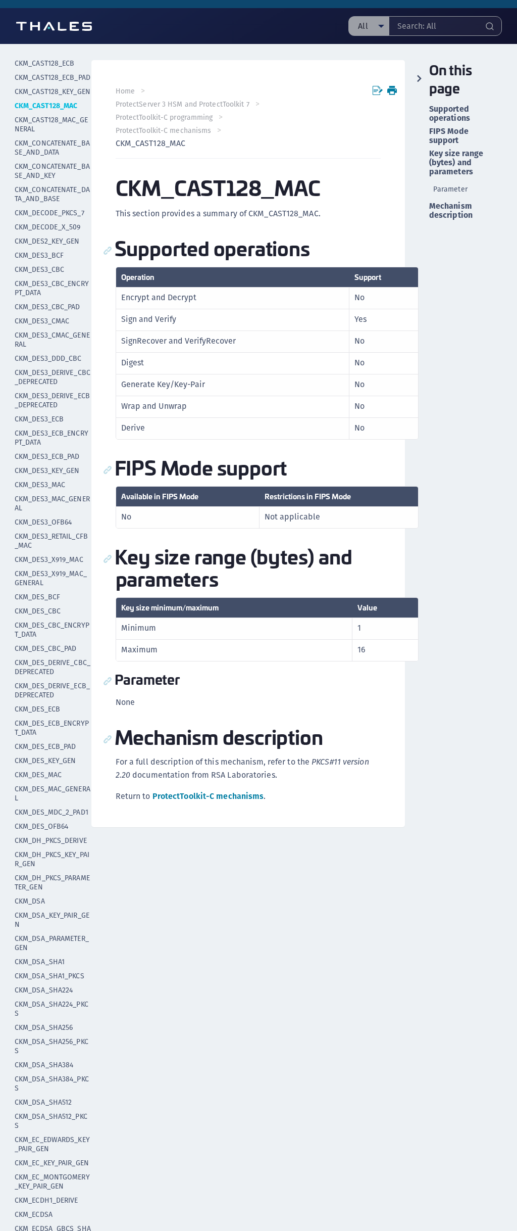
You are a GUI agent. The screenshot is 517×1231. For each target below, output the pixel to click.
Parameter (450, 189)
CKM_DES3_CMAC (42, 320)
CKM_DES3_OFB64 (43, 522)
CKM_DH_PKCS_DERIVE (51, 840)
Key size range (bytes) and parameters (456, 162)
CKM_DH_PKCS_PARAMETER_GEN (52, 882)
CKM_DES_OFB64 (41, 826)
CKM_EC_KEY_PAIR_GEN (52, 1162)
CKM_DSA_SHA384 (44, 1064)
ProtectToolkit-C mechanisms (164, 130)
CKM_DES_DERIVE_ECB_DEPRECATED (52, 690)
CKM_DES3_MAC (40, 484)
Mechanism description (451, 211)
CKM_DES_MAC (38, 774)
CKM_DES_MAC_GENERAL (52, 793)
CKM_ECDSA (34, 1214)
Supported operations (449, 114)
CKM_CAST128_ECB (45, 63)
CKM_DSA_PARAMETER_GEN (52, 943)
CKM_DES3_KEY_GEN (47, 470)
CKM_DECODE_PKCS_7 (49, 212)
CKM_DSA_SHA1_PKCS (49, 975)
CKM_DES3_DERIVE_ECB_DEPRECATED (52, 400)
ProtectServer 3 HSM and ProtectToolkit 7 (182, 104)
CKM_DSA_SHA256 (44, 1027)
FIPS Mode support (449, 136)
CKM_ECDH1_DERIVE (46, 1200)
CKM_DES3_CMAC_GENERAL (52, 339)
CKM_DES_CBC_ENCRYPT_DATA (52, 630)
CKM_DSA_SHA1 (40, 961)
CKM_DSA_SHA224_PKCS (51, 1009)
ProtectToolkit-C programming (164, 117)
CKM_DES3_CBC (39, 269)
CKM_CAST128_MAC (46, 105)
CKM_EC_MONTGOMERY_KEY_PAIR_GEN (52, 1181)
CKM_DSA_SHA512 (43, 1102)
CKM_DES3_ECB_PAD (47, 456)
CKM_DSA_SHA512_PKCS (51, 1121)
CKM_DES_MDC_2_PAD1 (51, 812)
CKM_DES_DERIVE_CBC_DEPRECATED (52, 667)
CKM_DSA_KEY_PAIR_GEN (52, 920)
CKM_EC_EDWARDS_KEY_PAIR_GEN (52, 1144)
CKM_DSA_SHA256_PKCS (51, 1046)
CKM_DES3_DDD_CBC (48, 358)
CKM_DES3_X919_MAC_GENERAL (51, 578)
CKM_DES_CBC (38, 611)
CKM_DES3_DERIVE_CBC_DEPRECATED (52, 377)
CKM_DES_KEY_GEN (45, 760)
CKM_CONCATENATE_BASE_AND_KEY (52, 171)
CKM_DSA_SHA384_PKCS (52, 1083)
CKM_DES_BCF (37, 596)
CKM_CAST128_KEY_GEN (52, 91)
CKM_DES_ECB (37, 709)
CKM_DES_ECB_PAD (45, 746)
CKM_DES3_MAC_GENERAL (52, 503)
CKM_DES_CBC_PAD (46, 648)
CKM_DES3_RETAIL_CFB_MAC (51, 541)
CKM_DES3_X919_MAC (49, 559)
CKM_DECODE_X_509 (48, 226)
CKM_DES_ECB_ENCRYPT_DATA (52, 728)
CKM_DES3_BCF (39, 255)
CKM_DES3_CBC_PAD (47, 306)
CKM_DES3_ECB (39, 418)
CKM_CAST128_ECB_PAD (52, 77)
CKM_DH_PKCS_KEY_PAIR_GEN (52, 859)
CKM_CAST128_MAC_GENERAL (51, 124)
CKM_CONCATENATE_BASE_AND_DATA (52, 147)
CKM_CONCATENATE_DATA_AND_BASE (52, 194)
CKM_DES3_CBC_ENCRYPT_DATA (52, 288)
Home (125, 91)
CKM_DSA (30, 901)
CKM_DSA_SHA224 (44, 990)
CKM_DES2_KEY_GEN (47, 241)
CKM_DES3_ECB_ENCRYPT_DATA (51, 438)
